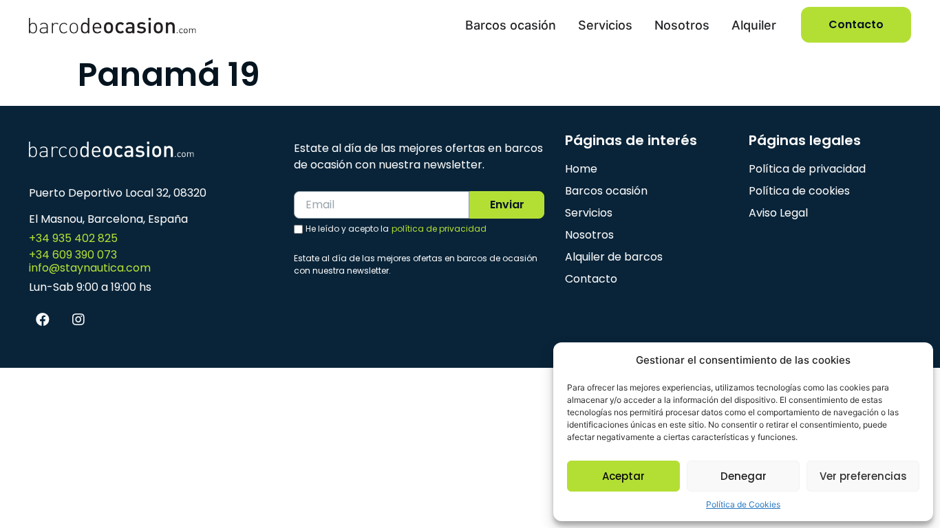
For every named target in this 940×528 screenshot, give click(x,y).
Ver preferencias (863, 476)
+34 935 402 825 (73, 238)
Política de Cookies (743, 504)
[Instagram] (78, 319)
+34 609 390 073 (73, 255)
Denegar (743, 476)
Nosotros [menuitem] (681, 25)
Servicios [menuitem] (605, 25)
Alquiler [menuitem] (753, 25)
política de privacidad (439, 228)
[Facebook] (42, 319)
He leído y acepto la (396, 228)
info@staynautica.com (90, 268)
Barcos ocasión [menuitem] (510, 25)
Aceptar (623, 476)
